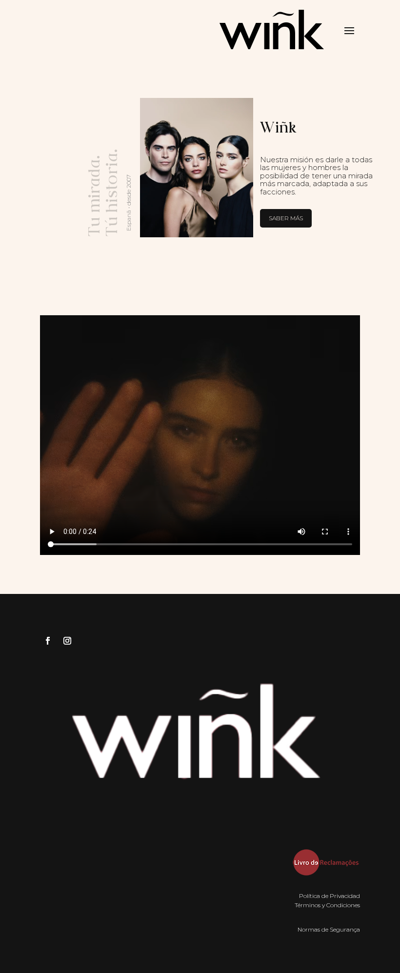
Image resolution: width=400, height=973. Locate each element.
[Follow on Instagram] (67, 641)
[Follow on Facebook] (48, 641)
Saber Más (286, 218)
